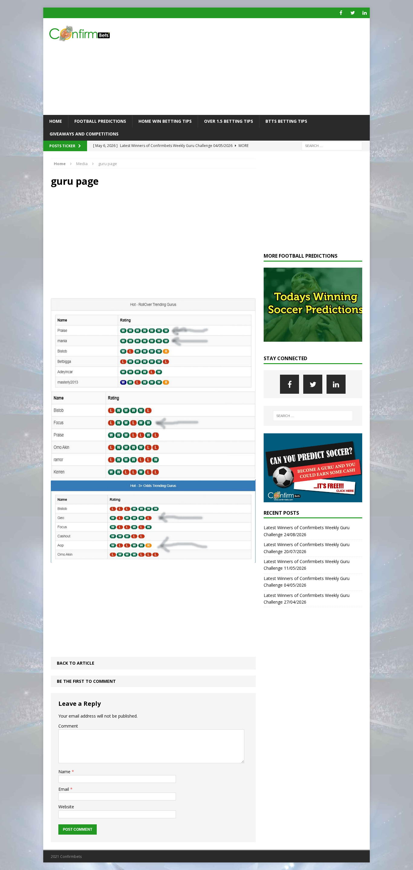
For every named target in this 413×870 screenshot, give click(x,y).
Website (66, 807)
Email (64, 789)
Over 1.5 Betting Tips (228, 121)
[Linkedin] (364, 13)
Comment (68, 726)
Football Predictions (100, 121)
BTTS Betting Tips (286, 121)
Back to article (75, 663)
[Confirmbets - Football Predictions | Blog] (95, 33)
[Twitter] (352, 13)
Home (55, 121)
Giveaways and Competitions (84, 134)
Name (65, 771)
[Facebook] (341, 13)
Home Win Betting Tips (165, 121)
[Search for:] (332, 145)
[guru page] (153, 559)
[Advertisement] (259, 66)
